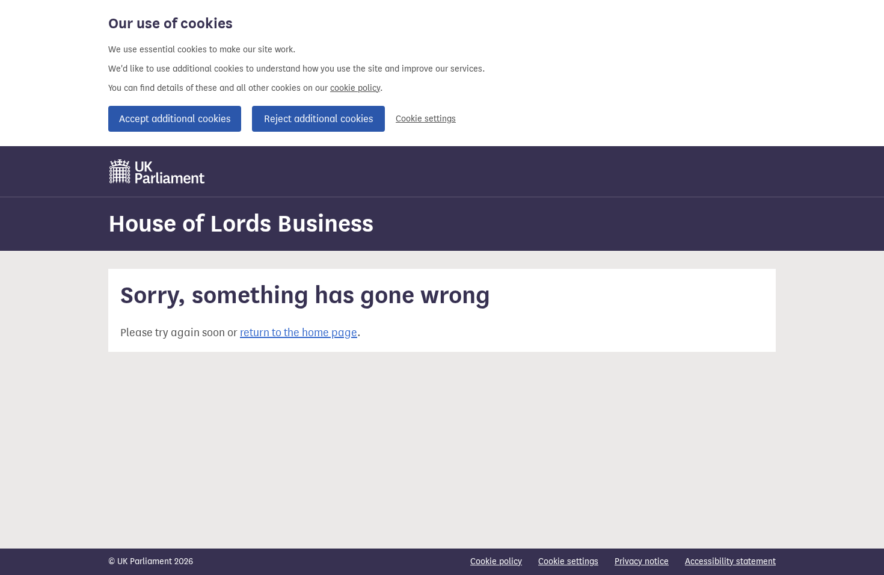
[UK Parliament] (157, 171)
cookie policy (355, 88)
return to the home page (298, 332)
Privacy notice (642, 561)
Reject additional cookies (318, 119)
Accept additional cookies (174, 119)
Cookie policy (496, 561)
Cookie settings (426, 119)
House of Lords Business (240, 223)
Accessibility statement (730, 561)
